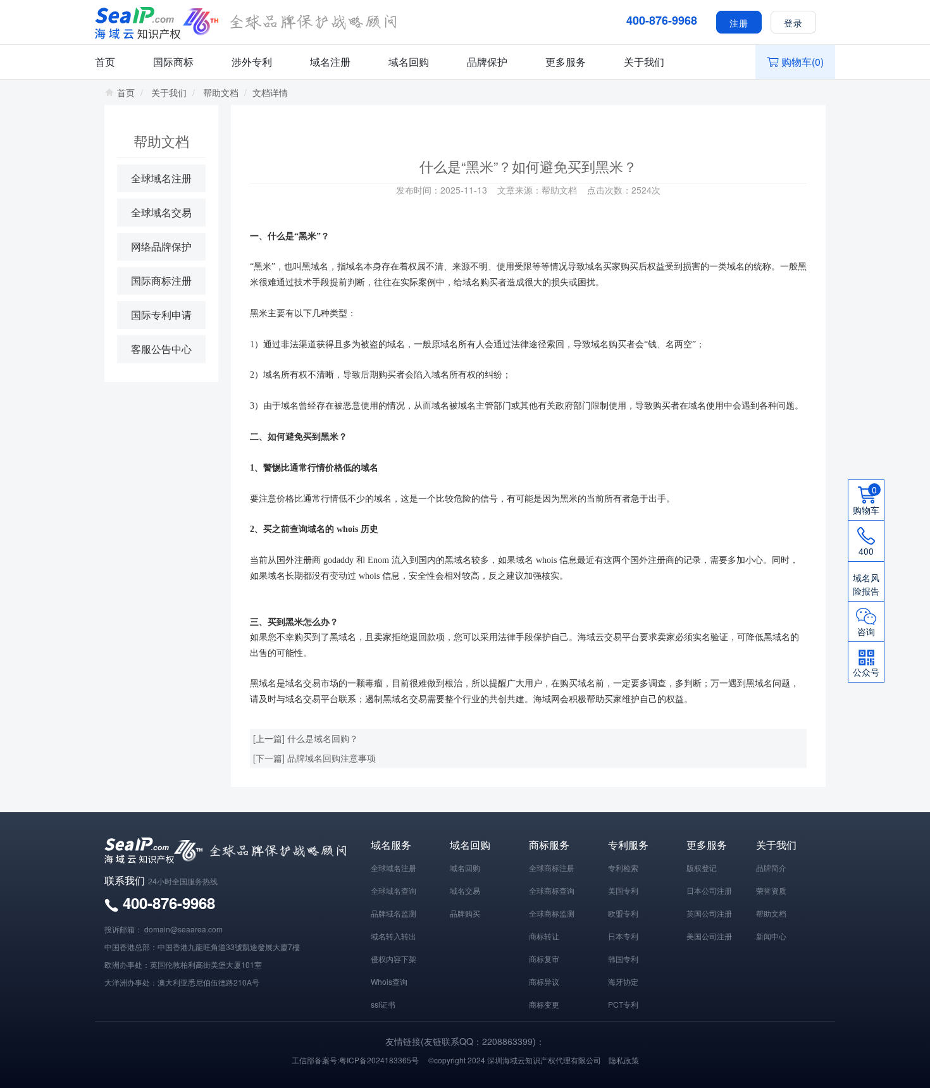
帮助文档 (221, 92)
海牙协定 (623, 981)
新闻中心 (771, 935)
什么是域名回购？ (322, 738)
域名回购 (408, 61)
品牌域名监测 (393, 913)
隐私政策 (624, 1059)
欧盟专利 (623, 913)
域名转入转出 (393, 935)
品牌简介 (771, 867)
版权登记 (701, 867)
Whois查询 (389, 981)
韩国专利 (623, 958)
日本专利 (623, 935)
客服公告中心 (161, 349)
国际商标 (173, 61)
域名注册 (330, 61)
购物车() (802, 61)
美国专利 (623, 890)
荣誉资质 (771, 890)
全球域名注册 (161, 178)
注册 (738, 22)
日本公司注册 (709, 890)
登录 (793, 22)
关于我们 (644, 61)
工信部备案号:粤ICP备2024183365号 (355, 1059)
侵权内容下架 (393, 958)
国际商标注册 (161, 280)
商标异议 (544, 981)
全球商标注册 (551, 867)
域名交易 (465, 890)
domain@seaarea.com (183, 929)
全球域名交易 (161, 212)
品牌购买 (465, 913)
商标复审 (544, 958)
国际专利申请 (161, 314)
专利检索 (623, 867)
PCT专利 (623, 1004)
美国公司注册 (709, 935)
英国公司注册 (709, 913)
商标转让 (544, 935)
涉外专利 (252, 61)
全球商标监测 (551, 913)
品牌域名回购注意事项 (331, 757)
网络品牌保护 (161, 246)
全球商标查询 (551, 890)
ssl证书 (383, 1004)
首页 (105, 61)
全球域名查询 (393, 890)
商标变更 (544, 1004)
